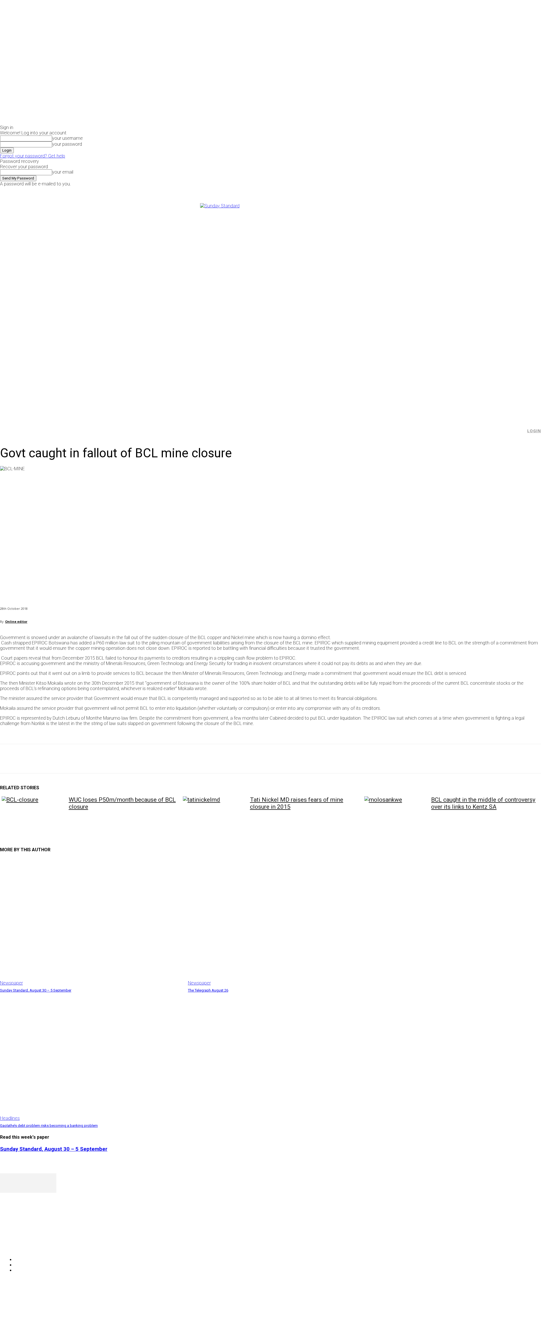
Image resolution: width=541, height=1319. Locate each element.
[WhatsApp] (70, 758)
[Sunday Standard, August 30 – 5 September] (91, 922)
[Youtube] (455, 190)
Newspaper (11, 983)
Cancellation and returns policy (518, 1303)
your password (67, 144)
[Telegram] (110, 758)
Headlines (10, 1118)
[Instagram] (442, 190)
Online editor (16, 621)
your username (67, 138)
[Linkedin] (90, 758)
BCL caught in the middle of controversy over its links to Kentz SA (483, 803)
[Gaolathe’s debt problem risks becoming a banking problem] (91, 1057)
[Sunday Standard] (270, 308)
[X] (449, 190)
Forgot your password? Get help (32, 156)
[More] (131, 759)
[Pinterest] (50, 758)
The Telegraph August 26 (208, 990)
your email (62, 172)
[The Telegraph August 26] (279, 922)
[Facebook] (436, 190)
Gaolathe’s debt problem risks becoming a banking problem (49, 1125)
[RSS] (34, 1245)
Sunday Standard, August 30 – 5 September (35, 990)
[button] (518, 430)
